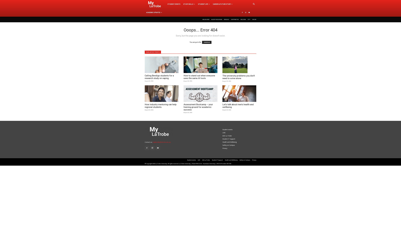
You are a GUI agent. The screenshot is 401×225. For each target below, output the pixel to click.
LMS (223, 133)
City (249, 19)
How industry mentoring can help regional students (160, 105)
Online (254, 19)
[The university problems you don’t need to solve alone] (239, 64)
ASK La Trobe (227, 136)
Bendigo (226, 19)
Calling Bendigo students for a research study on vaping (159, 76)
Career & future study (222, 4)
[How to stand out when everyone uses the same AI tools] (200, 64)
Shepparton (235, 19)
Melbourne (205, 19)
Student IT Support (228, 139)
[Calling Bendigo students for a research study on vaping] (162, 64)
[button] (253, 4)
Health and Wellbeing (229, 142)
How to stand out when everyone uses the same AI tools (199, 76)
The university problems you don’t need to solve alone (238, 77)
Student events (174, 4)
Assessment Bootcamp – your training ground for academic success (198, 107)
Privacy (224, 148)
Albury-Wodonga (216, 19)
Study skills (188, 4)
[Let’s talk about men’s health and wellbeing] (239, 93)
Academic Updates (153, 12)
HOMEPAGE (207, 42)
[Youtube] (249, 12)
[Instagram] (245, 12)
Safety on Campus (228, 145)
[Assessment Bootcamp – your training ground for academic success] (200, 93)
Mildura (243, 19)
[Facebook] (242, 12)
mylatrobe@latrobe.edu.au (162, 142)
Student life (203, 4)
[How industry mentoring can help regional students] (162, 93)
